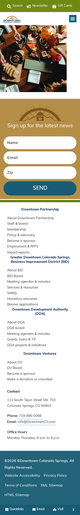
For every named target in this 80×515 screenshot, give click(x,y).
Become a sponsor (21, 241)
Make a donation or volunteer (30, 379)
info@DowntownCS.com (36, 422)
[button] (72, 18)
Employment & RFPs (22, 246)
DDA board (15, 328)
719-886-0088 (30, 416)
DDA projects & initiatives (26, 345)
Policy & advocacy (21, 235)
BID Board (15, 276)
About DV (14, 362)
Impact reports (18, 252)
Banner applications (22, 304)
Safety (12, 293)
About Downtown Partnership (30, 218)
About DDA (16, 322)
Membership (16, 229)
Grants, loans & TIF (21, 339)
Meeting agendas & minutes (28, 282)
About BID (15, 270)
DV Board (14, 368)
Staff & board (17, 224)
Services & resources (22, 287)
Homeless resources (22, 299)
